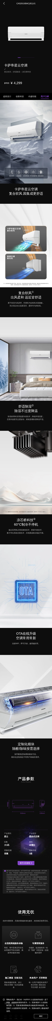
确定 (41, 1016)
